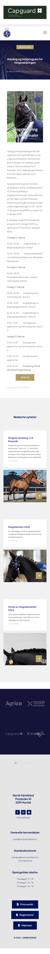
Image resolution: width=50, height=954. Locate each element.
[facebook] (17, 812)
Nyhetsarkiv (39, 71)
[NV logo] (6, 28)
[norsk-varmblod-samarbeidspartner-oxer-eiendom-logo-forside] (36, 694)
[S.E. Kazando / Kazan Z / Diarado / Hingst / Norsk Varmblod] (25, 470)
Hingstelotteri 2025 (19, 526)
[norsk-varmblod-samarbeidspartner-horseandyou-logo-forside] (36, 724)
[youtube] (29, 812)
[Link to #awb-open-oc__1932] (45, 32)
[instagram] (23, 812)
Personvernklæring (23, 817)
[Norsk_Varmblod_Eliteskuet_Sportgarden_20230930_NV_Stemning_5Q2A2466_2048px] (25, 550)
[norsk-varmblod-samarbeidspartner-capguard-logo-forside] (14, 725)
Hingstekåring (27, 71)
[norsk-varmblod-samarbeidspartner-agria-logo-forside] (13, 695)
